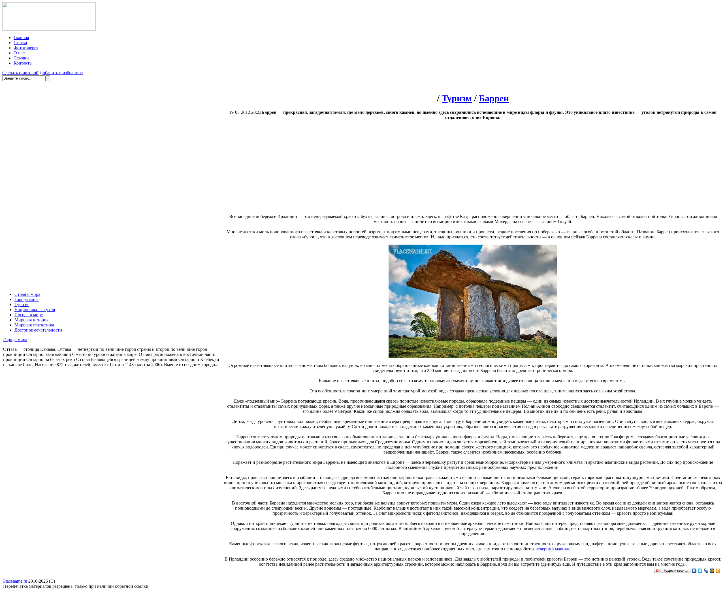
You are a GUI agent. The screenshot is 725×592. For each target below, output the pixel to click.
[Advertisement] (425, 169)
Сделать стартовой (20, 72)
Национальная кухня (34, 309)
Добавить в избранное (61, 72)
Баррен (494, 98)
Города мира (26, 299)
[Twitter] (700, 570)
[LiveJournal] (706, 570)
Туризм (21, 304)
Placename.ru (15, 581)
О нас (19, 52)
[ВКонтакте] (694, 570)
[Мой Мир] (712, 570)
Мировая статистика (34, 324)
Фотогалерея (26, 47)
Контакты (23, 63)
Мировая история (31, 319)
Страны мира (27, 294)
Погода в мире (28, 314)
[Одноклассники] (718, 570)
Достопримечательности (38, 330)
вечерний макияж (553, 548)
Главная (21, 37)
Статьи (20, 42)
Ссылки (21, 57)
